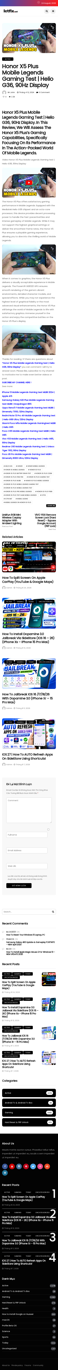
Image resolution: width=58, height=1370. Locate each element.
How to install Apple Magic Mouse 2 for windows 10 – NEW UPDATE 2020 (30, 953)
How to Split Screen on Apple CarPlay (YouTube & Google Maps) (27, 580)
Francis (10, 939)
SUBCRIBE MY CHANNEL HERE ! (16, 382)
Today (31, 545)
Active (8, 59)
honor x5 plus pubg (44, 492)
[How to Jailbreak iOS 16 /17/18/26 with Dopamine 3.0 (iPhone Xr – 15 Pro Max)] (29, 673)
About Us (6, 1365)
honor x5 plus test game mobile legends (21, 495)
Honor (20, 466)
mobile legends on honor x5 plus (18, 502)
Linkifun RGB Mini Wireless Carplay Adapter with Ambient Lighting (12, 520)
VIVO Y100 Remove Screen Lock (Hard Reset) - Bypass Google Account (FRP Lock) (45, 521)
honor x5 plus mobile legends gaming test (22, 484)
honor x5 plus (35, 470)
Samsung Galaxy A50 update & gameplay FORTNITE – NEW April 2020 (30, 943)
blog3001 (11, 931)
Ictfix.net (8, 499)
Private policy (17, 1365)
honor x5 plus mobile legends (37, 481)
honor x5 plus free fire (14, 477)
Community (38, 1365)
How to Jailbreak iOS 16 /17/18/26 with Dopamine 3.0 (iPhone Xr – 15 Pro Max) (27, 698)
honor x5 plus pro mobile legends (18, 492)
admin (9, 587)
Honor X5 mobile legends (15, 470)
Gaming (20, 545)
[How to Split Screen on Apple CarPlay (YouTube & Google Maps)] (29, 557)
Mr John (11, 92)
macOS (6, 1320)
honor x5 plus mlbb (13, 481)
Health (5, 1308)
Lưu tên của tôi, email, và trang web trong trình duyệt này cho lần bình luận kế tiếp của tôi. (27, 877)
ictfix (44, 495)
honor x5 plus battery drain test (18, 473)
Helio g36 (8, 466)
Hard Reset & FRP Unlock (14, 1303)
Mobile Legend (22, 499)
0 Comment (44, 92)
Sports (5, 1337)
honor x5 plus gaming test (39, 477)
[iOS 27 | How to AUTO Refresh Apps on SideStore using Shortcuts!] (29, 733)
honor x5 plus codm (44, 473)
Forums (28, 1365)
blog (9, 948)
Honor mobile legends (36, 466)
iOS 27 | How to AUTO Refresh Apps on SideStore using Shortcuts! (27, 756)
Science (6, 1331)
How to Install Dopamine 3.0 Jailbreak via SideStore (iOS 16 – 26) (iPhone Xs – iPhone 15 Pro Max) (28, 638)
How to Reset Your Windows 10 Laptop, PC (25, 934)
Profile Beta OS (9, 1325)
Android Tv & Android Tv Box (16, 1291)
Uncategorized (45, 545)
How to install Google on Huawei (17, 1314)
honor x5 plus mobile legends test (18, 488)
